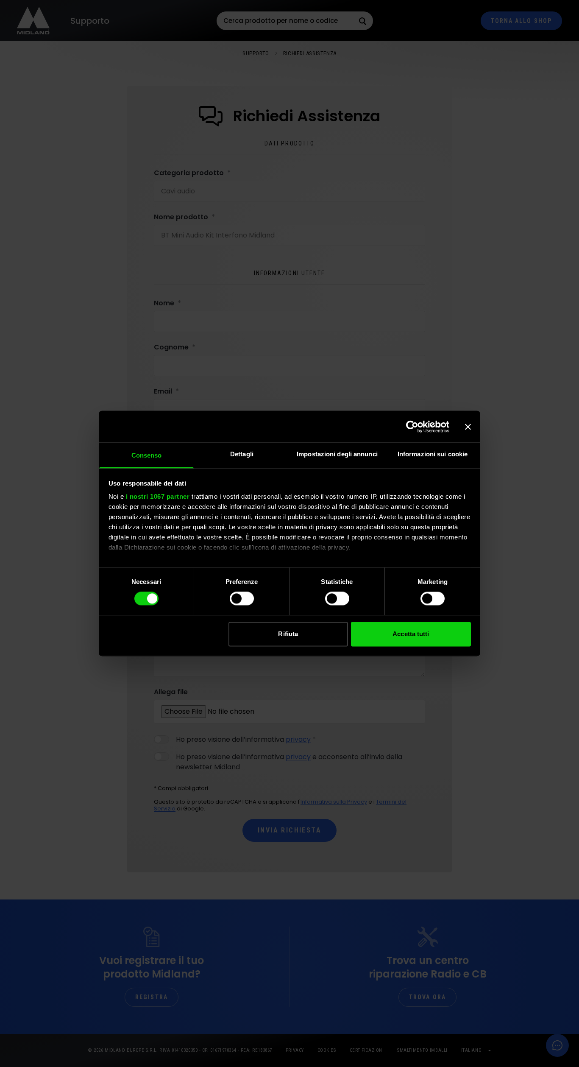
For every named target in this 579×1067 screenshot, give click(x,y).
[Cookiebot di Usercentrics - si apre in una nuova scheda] (412, 426)
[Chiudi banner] (468, 427)
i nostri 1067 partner (158, 496)
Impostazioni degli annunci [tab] (337, 454)
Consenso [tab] (146, 455)
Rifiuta (288, 633)
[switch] (242, 599)
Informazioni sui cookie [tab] (433, 454)
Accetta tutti (410, 633)
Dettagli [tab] (241, 454)
